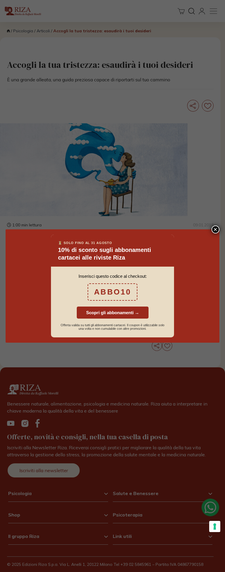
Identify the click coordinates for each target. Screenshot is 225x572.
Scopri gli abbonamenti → (112, 312)
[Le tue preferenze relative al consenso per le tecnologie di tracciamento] (214, 526)
